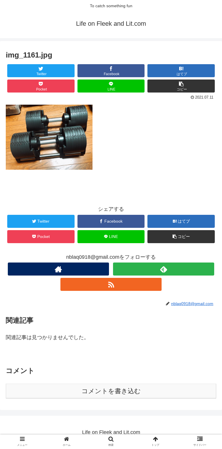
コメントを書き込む (111, 391)
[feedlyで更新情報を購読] (163, 269)
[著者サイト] (58, 269)
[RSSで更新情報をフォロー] (110, 284)
